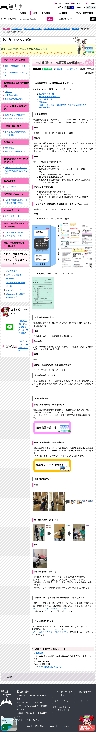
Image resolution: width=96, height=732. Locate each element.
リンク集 (85, 701)
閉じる (2, 717)
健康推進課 (38, 653)
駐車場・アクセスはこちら (28, 720)
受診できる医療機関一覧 (15, 151)
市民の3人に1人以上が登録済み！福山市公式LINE (23, 327)
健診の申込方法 (45, 99)
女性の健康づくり (12, 216)
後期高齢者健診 (11, 95)
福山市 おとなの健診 (33, 29)
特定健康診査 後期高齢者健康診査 (57, 29)
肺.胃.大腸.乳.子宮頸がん (15, 115)
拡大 (93, 7)
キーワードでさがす (8, 19)
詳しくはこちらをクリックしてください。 (51, 608)
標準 (88, 7)
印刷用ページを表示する (67, 69)
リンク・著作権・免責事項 (63, 693)
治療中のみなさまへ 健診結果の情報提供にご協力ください (16, 171)
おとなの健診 (12, 271)
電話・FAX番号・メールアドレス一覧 (63, 708)
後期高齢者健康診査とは (49, 97)
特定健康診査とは (46, 94)
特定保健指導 (9, 181)
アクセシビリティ (63, 701)
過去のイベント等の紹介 (15, 236)
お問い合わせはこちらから (50, 667)
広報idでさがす (65, 19)
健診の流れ (43, 102)
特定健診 (75, 29)
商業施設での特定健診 (14, 99)
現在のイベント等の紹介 (15, 232)
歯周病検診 (9, 148)
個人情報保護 (85, 692)
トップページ (17, 29)
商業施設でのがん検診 (14, 118)
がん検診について (13, 290)
